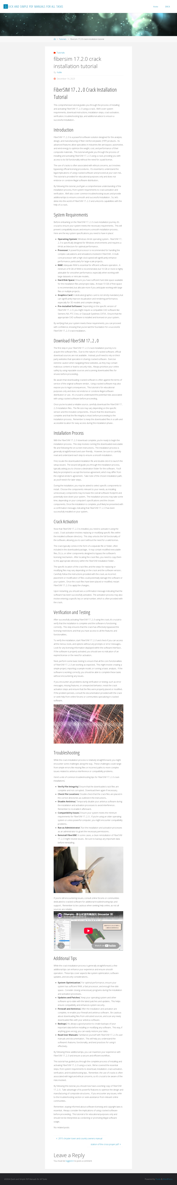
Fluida (158, 1179)
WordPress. (168, 1179)
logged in (70, 1160)
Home (155, 6)
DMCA (167, 6)
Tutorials (62, 39)
